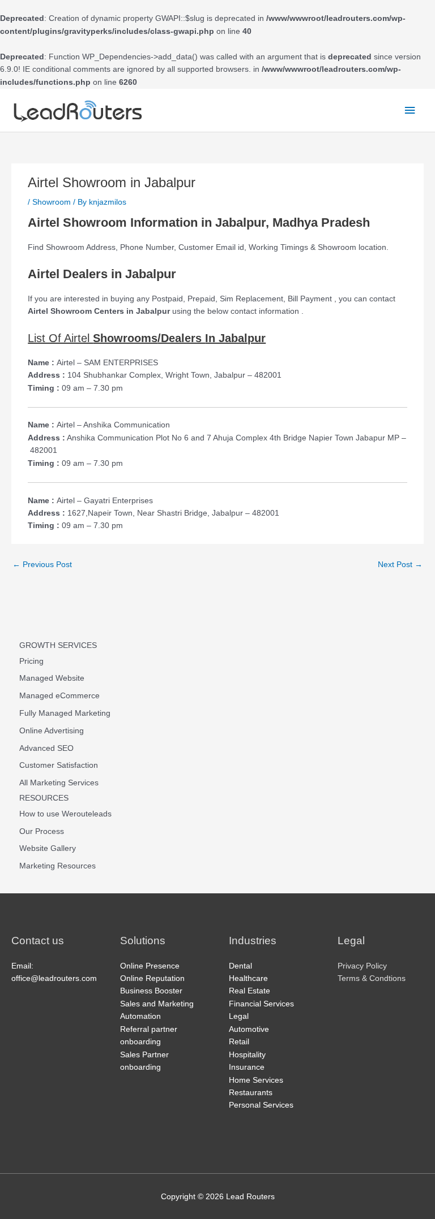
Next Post (400, 564)
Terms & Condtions (372, 978)
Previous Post (42, 564)
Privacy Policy (362, 966)
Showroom (51, 202)
